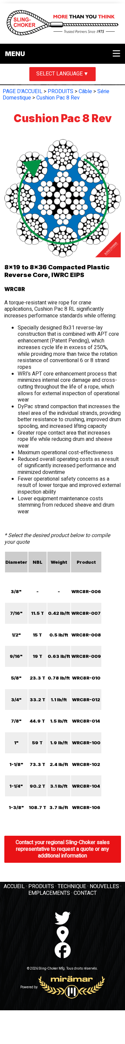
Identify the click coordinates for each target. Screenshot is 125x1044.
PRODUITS (60, 91)
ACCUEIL (14, 886)
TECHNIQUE (72, 886)
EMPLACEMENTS (49, 893)
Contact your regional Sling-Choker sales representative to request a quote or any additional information (63, 848)
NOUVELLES (104, 886)
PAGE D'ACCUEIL (22, 91)
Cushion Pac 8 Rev (58, 98)
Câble (85, 91)
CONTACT (85, 893)
